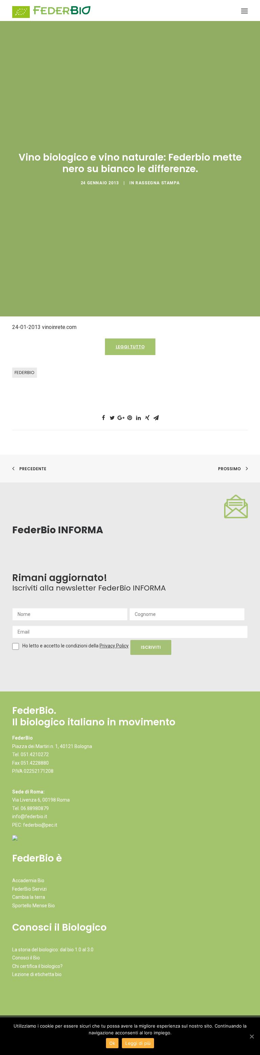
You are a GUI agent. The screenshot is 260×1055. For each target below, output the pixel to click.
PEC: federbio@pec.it (34, 825)
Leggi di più (138, 1043)
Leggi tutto (130, 347)
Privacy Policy (114, 645)
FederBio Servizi (29, 889)
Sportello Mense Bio (33, 905)
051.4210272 (35, 754)
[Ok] (251, 1036)
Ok (112, 1043)
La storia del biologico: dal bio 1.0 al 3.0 (52, 949)
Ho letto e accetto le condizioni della (61, 645)
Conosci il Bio (26, 957)
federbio (25, 372)
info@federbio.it (29, 816)
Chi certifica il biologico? (37, 966)
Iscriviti (151, 647)
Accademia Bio (28, 880)
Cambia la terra (28, 897)
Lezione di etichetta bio (37, 974)
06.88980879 (35, 808)
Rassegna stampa (157, 183)
